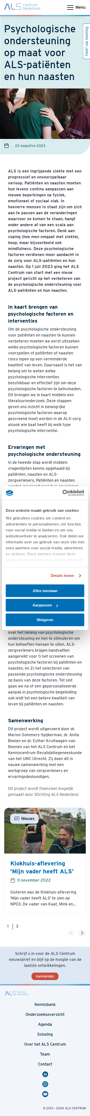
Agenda (45, 1024)
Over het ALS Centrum (45, 1044)
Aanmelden (45, 976)
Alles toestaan (45, 591)
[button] (82, 933)
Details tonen (62, 575)
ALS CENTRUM (75, 1108)
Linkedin (46, 1074)
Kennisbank (45, 1004)
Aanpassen (42, 605)
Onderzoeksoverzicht (45, 1014)
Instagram (46, 1084)
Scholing (45, 1034)
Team (45, 1054)
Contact (45, 1064)
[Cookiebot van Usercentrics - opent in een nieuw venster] (63, 493)
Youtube (46, 1094)
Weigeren (45, 620)
